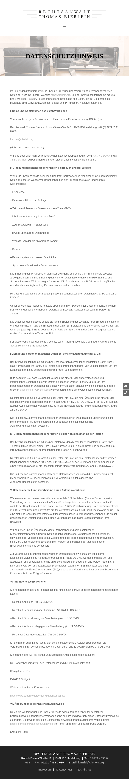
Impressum (37, 147)
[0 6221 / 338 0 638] (123, 392)
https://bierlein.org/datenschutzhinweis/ (31, 723)
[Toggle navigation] (64, 28)
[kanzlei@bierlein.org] (123, 386)
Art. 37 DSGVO (101, 155)
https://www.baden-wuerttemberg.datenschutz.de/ (37, 695)
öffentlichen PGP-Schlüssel (35, 389)
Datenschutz (64, 769)
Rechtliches (83, 769)
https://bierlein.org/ (61, 95)
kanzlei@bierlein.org (21, 139)
